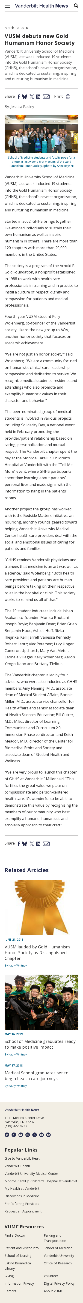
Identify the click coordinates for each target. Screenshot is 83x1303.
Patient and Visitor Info (22, 1248)
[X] (34, 1134)
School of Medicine (58, 1248)
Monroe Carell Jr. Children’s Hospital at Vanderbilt (41, 1181)
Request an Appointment (23, 1211)
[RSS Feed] (7, 1134)
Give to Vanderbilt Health (23, 1158)
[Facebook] (14, 1134)
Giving (9, 1276)
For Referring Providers (22, 1203)
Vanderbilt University (59, 1255)
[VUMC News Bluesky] (48, 1134)
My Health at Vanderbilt (22, 1188)
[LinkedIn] (41, 1134)
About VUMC (53, 1291)
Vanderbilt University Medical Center (31, 1173)
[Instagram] (27, 1134)
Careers (10, 1291)
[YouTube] (20, 1134)
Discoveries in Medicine (22, 1196)
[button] (7, 5)
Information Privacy (19, 1283)
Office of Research (58, 1263)
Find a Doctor (15, 1235)
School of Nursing (18, 1255)
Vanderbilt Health (17, 1166)
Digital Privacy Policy (59, 1283)
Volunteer (51, 1276)
